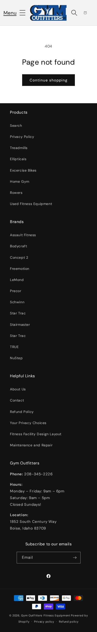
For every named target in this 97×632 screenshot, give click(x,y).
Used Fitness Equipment (31, 204)
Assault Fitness (23, 235)
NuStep (16, 358)
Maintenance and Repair (31, 445)
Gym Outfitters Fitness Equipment (45, 615)
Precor (15, 291)
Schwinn (17, 302)
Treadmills (19, 148)
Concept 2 (19, 257)
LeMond (17, 280)
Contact (17, 400)
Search (16, 125)
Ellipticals (18, 159)
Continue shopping (48, 80)
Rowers (16, 192)
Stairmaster (20, 324)
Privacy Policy (22, 136)
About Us (18, 389)
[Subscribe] (74, 557)
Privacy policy (44, 621)
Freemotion (19, 268)
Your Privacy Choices (28, 423)
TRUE (14, 347)
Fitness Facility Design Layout (35, 434)
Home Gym (19, 181)
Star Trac (18, 313)
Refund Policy (22, 411)
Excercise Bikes (23, 170)
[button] (9, 12)
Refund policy (69, 621)
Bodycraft (18, 246)
